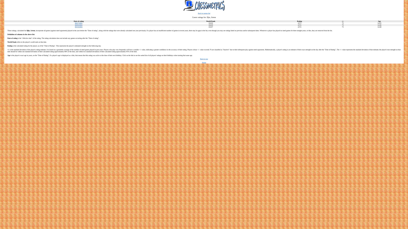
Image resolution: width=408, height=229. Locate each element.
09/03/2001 (79, 25)
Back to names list (204, 13)
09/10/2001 (79, 27)
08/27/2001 (79, 23)
